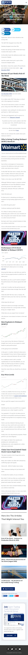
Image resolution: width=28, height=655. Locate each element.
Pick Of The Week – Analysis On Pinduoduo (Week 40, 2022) (11, 539)
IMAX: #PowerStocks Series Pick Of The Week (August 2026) (13, 560)
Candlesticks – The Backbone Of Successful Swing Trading (11, 581)
